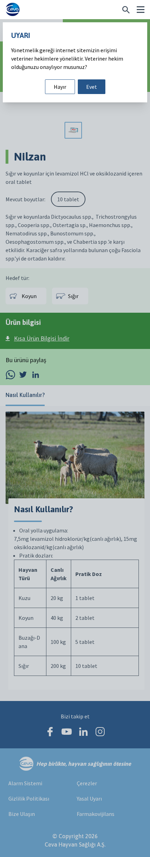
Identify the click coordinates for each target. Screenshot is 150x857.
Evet (91, 86)
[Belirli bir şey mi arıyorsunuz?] (126, 10)
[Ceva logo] (13, 9)
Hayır (60, 86)
